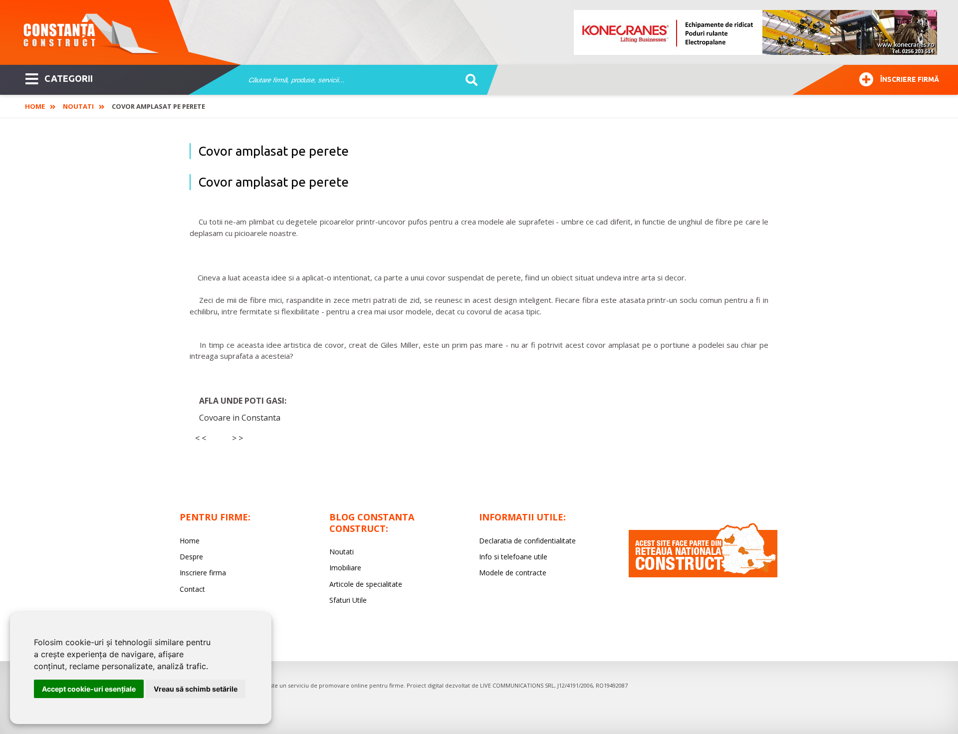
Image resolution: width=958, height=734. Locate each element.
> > (237, 438)
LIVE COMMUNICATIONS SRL (517, 685)
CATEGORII (68, 78)
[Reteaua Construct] (703, 574)
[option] (756, 32)
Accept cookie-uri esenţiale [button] (89, 689)
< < (200, 438)
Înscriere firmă (909, 79)
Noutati (78, 106)
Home (35, 106)
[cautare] (468, 80)
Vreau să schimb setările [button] (196, 689)
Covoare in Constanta (239, 417)
